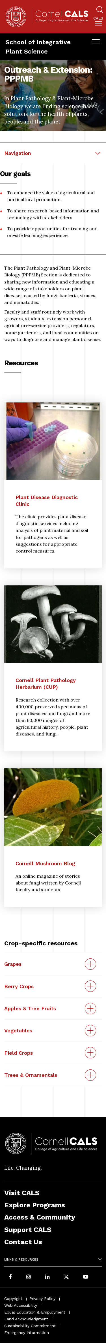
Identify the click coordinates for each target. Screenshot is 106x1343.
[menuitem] (98, 22)
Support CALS (27, 1229)
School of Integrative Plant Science (38, 47)
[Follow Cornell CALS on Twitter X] (66, 1277)
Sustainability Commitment (30, 1325)
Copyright (13, 1298)
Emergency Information (26, 1332)
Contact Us (23, 1242)
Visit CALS (22, 1193)
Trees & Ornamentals (30, 1075)
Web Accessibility (20, 1305)
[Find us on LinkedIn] (47, 1277)
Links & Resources (21, 1259)
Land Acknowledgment (26, 1319)
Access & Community (39, 1217)
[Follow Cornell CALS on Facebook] (10, 1277)
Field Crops (18, 1053)
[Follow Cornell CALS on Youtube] (85, 1277)
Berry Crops (19, 986)
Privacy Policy (42, 1298)
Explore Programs (34, 1205)
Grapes (12, 964)
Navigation (17, 153)
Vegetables (18, 1030)
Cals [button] (98, 18)
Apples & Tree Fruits (30, 1008)
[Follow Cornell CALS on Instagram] (28, 1277)
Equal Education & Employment (34, 1312)
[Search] (99, 10)
